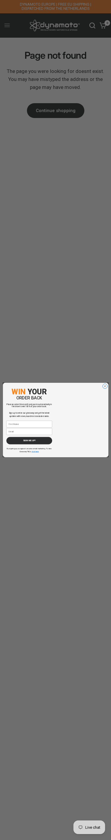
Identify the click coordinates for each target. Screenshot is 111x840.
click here (35, 451)
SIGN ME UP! (29, 440)
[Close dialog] (104, 386)
